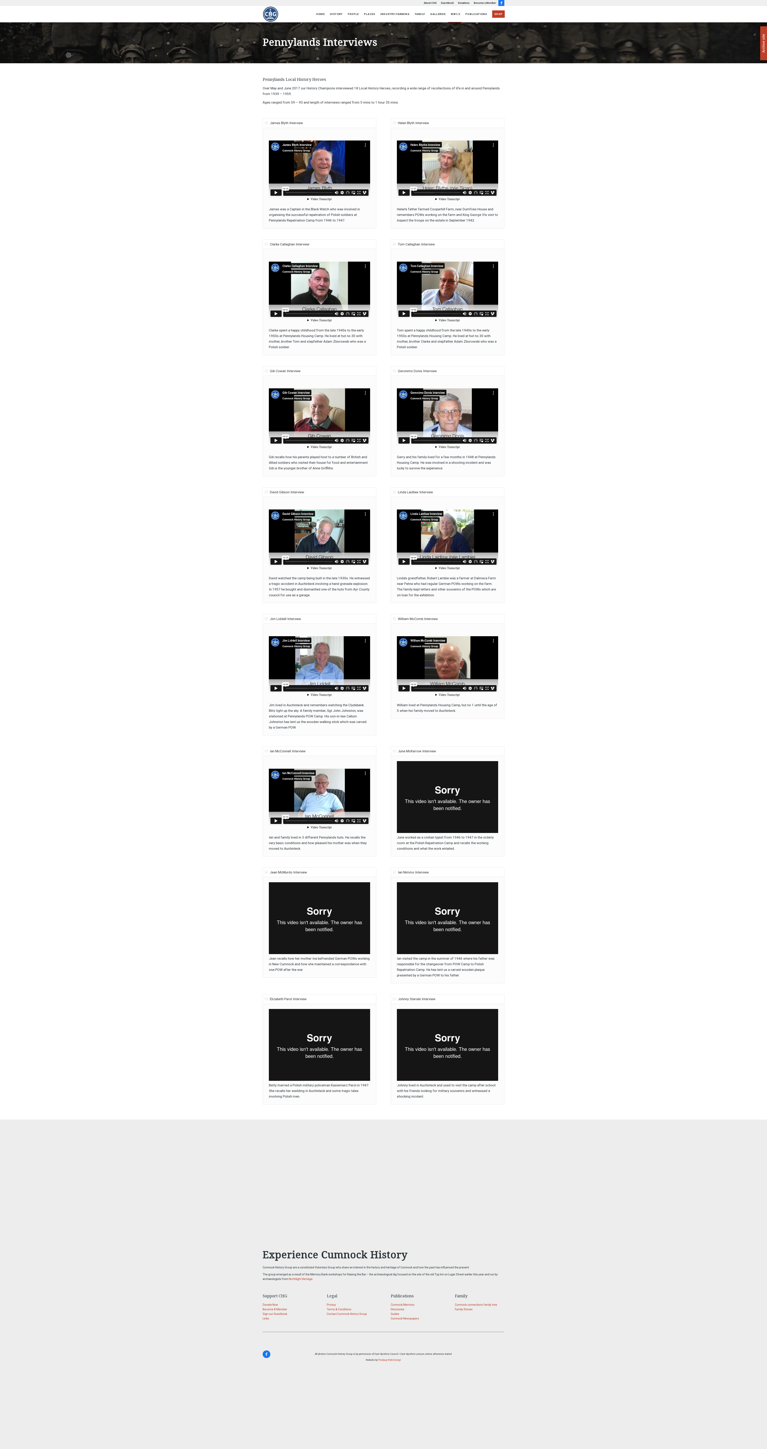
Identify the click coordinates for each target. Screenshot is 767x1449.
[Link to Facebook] (501, 3)
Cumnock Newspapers (405, 1318)
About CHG (430, 3)
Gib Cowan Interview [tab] (285, 371)
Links (266, 1318)
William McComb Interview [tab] (418, 619)
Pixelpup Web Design (389, 1360)
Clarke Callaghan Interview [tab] (289, 244)
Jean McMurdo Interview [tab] (288, 872)
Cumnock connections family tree (476, 1304)
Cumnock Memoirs (402, 1304)
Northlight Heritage (301, 1279)
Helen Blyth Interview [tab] (413, 123)
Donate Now (270, 1304)
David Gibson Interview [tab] (287, 492)
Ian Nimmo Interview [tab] (413, 872)
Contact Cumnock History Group (347, 1313)
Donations (464, 3)
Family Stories (464, 1309)
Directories (397, 1309)
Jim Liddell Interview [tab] (285, 619)
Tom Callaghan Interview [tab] (416, 244)
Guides (395, 1313)
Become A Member (275, 1309)
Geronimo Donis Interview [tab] (417, 371)
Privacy (331, 1304)
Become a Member (485, 3)
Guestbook (447, 3)
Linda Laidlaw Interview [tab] (415, 492)
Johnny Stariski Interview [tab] (416, 999)
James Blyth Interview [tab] (286, 123)
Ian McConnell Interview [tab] (288, 751)
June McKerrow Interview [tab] (417, 751)
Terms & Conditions (339, 1309)
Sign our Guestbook (275, 1313)
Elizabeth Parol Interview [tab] (288, 999)
